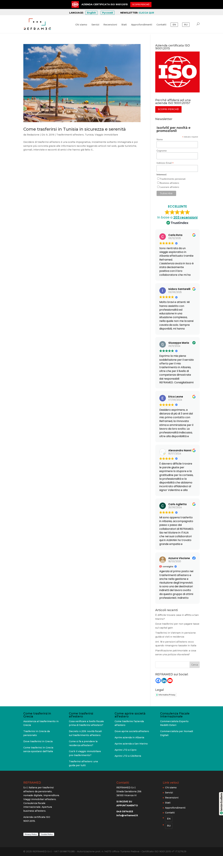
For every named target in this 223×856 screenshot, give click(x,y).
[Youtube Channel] (170, 680)
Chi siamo (81, 24)
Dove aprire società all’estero (132, 731)
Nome (160, 139)
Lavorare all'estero (169, 187)
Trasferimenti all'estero (70, 134)
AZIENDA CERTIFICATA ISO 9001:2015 (104, 4)
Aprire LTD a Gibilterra (128, 755)
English (91, 12)
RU (186, 24)
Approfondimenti (141, 24)
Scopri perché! (168, 109)
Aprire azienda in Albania (129, 737)
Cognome (162, 150)
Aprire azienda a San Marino (131, 743)
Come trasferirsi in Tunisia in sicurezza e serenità (74, 129)
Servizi (95, 24)
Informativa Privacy (167, 695)
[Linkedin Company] (164, 680)
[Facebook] (158, 680)
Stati (124, 24)
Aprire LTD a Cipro (125, 749)
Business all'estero (169, 183)
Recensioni (110, 24)
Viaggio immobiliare (106, 134)
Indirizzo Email (165, 163)
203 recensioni (185, 217)
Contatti (161, 24)
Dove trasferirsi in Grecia (38, 741)
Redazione (33, 134)
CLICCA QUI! (146, 12)
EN (174, 24)
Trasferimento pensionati (172, 179)
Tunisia (89, 134)
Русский (107, 12)
